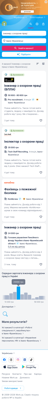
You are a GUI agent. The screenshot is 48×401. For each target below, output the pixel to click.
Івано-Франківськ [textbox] (14, 41)
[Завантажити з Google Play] (29, 366)
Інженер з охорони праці (22, 227)
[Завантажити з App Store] (10, 366)
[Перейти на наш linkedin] (24, 359)
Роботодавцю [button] (11, 388)
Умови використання (12, 381)
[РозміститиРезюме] (37, 24)
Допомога (25, 377)
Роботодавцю (36, 17)
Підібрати (26, 54)
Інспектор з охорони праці (24, 141)
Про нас (28, 374)
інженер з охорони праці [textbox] (15, 33)
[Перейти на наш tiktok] (31, 359)
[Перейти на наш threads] (11, 359)
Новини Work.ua (9, 377)
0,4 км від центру (16, 246)
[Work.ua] (4, 23)
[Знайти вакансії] (31, 24)
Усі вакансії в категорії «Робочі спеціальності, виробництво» (17, 330)
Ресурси (6, 374)
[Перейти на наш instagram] (17, 359)
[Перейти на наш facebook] (4, 359)
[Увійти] (43, 24)
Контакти (16, 374)
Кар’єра (37, 374)
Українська (7, 353)
